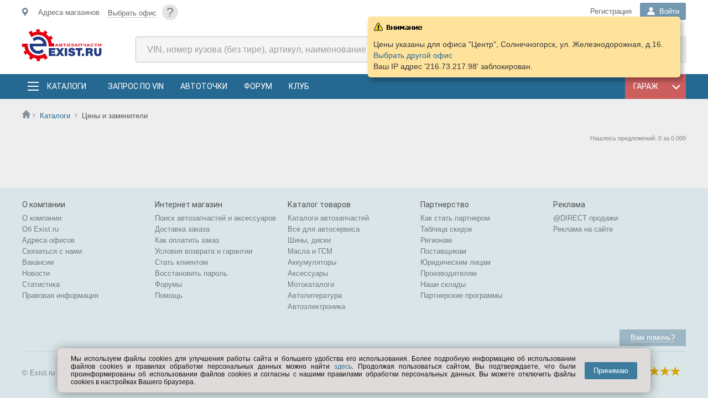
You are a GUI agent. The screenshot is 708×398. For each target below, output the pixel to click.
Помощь (169, 295)
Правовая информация (60, 295)
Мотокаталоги (311, 284)
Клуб (299, 86)
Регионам (436, 240)
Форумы (168, 284)
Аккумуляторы (312, 262)
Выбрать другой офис (412, 55)
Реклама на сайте (583, 229)
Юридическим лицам (455, 262)
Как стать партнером (455, 218)
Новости (36, 273)
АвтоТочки (203, 86)
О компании (41, 218)
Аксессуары (308, 273)
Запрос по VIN (136, 86)
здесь (343, 366)
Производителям (448, 273)
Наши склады (443, 284)
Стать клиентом (181, 262)
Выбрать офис (132, 13)
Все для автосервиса (324, 229)
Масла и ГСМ (310, 251)
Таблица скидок (446, 229)
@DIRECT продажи (585, 218)
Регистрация (611, 11)
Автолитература (315, 295)
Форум (258, 86)
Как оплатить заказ (187, 240)
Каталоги (66, 86)
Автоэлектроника (316, 306)
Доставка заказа (182, 229)
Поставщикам (443, 251)
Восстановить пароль (191, 273)
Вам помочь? (653, 337)
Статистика (41, 284)
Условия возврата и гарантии (203, 251)
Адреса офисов (48, 240)
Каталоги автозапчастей (328, 218)
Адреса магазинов (69, 12)
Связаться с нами (52, 251)
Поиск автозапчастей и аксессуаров (215, 218)
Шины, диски (309, 240)
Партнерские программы (461, 295)
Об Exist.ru (40, 229)
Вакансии (38, 262)
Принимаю (611, 370)
